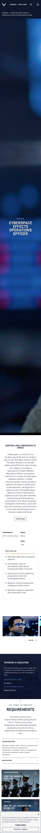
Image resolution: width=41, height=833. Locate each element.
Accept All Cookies (20, 829)
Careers (5, 13)
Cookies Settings (20, 825)
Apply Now (22, 4)
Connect (13, 4)
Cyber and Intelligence (19, 13)
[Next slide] (36, 640)
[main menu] (38, 4)
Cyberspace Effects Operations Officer (17, 15)
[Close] (38, 814)
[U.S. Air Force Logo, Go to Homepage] (5, 4)
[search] (31, 4)
